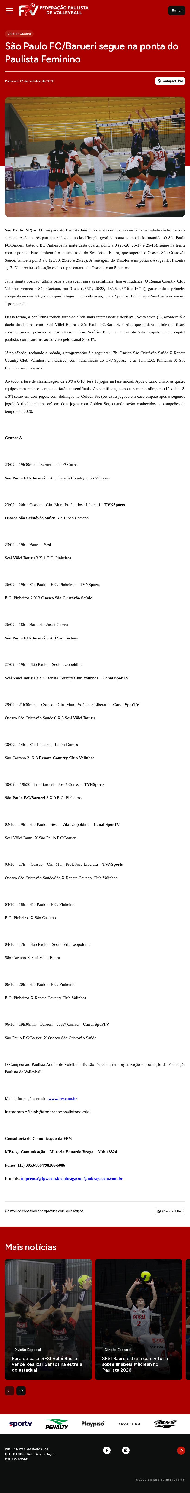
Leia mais (48, 1319)
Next (21, 1390)
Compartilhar (172, 81)
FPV (54, 9)
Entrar (177, 10)
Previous (9, 1390)
